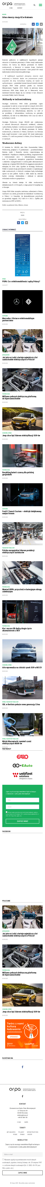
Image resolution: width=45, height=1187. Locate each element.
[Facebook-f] (23, 1067)
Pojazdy (21, 1132)
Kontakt (19, 8)
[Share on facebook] (33, 24)
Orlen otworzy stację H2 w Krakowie (17, 17)
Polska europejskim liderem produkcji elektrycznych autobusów (18, 551)
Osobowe (5, 433)
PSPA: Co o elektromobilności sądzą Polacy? (21, 281)
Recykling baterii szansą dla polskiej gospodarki (18, 473)
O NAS (10, 8)
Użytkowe (5, 316)
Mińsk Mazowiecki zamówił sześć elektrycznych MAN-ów (16, 742)
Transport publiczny (8, 548)
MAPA (26, 1122)
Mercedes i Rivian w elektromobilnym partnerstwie (18, 319)
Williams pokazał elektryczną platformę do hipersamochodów (19, 397)
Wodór (4, 14)
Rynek (4, 279)
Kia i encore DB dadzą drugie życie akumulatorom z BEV (17, 629)
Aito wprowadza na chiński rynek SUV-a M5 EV (22, 667)
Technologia (6, 394)
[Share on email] (41, 24)
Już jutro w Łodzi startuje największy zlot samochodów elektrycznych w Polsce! (20, 358)
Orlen (22, 215)
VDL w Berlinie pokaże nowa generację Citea (21, 704)
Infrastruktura (32, 1132)
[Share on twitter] (37, 24)
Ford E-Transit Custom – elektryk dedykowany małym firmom (21, 512)
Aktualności (5, 355)
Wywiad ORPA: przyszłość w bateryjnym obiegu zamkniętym (22, 590)
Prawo (22, 1134)
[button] (40, 5)
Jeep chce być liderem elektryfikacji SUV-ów (21, 435)
